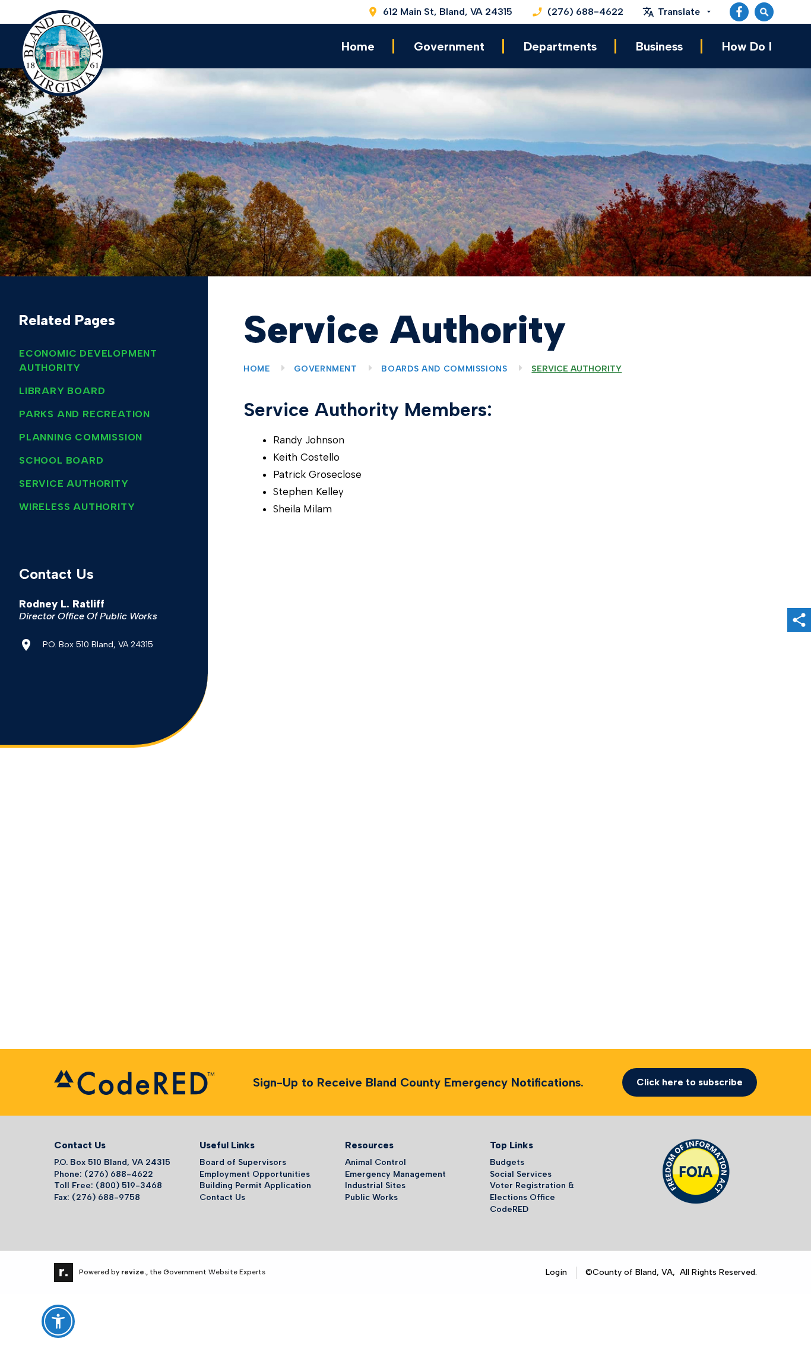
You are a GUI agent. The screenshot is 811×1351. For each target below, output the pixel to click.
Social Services (521, 1174)
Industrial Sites (375, 1185)
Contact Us (222, 1197)
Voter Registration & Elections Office (532, 1191)
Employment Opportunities (254, 1174)
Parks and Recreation (84, 414)
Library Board (62, 390)
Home (358, 46)
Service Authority (74, 483)
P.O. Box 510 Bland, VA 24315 (112, 1162)
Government (449, 46)
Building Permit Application (255, 1185)
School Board (61, 460)
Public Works (371, 1197)
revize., (134, 1272)
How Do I (747, 46)
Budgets (507, 1162)
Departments (560, 46)
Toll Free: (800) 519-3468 (108, 1185)
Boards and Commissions (444, 369)
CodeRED (509, 1209)
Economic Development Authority (88, 360)
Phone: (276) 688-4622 (103, 1174)
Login (556, 1272)
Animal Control (375, 1162)
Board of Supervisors (242, 1162)
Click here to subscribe (689, 1082)
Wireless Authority (77, 506)
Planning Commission (80, 437)
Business (659, 46)
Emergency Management (395, 1174)
